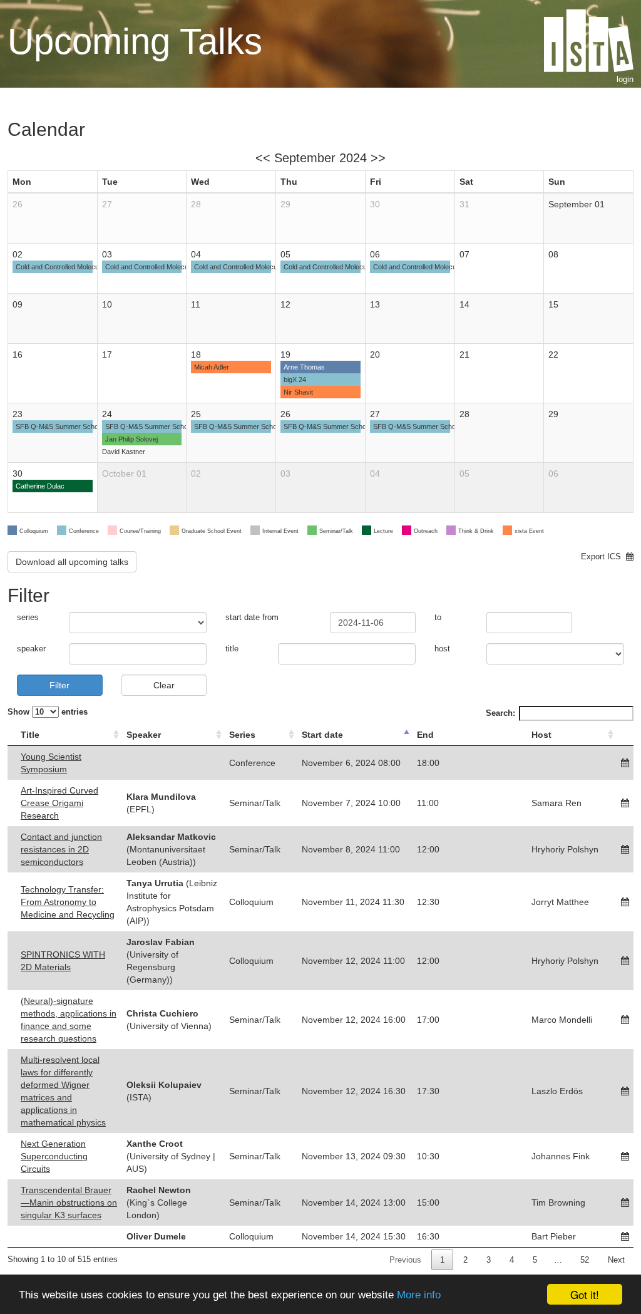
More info (419, 1295)
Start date (322, 735)
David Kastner (123, 451)
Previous (405, 1260)
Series (242, 735)
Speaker (143, 735)
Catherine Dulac (40, 486)
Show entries (48, 711)
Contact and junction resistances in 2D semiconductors (61, 849)
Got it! (584, 1294)
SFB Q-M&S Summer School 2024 (68, 426)
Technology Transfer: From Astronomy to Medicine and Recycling (68, 901)
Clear (164, 685)
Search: (500, 713)
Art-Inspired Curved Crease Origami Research (59, 802)
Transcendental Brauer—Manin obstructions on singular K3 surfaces (69, 1202)
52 (584, 1260)
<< (262, 158)
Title (30, 735)
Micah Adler (211, 367)
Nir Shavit (298, 392)
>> (378, 158)
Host (541, 735)
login (625, 79)
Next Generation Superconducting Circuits (54, 1156)
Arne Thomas (304, 367)
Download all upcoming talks (72, 562)
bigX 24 (295, 379)
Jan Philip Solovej (131, 439)
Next (616, 1260)
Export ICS (603, 556)
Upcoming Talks (135, 41)
